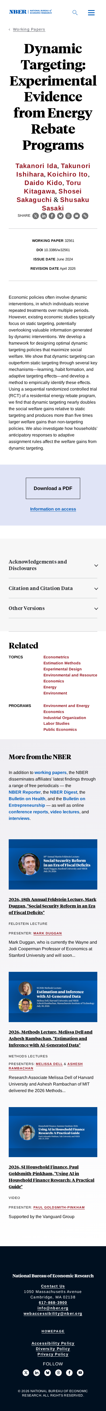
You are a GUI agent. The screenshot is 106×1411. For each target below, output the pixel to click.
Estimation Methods (62, 663)
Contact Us (53, 1286)
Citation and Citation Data (41, 588)
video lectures (64, 811)
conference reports (28, 811)
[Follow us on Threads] (58, 1372)
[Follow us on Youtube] (80, 1372)
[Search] (75, 13)
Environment (55, 693)
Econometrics (56, 657)
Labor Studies (56, 723)
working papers (51, 772)
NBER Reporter (25, 792)
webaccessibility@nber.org (53, 1313)
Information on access (53, 509)
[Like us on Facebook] (69, 1372)
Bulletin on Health (27, 798)
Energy (50, 687)
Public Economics (60, 729)
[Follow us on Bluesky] (47, 1372)
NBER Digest (63, 792)
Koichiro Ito (67, 174)
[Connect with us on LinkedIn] (36, 1372)
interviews (19, 818)
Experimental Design (62, 669)
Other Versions (27, 608)
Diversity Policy (53, 1349)
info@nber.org (53, 1308)
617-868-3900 (53, 1302)
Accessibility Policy (53, 1343)
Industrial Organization (64, 717)
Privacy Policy (53, 1354)
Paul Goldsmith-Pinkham (59, 1207)
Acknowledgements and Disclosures (38, 564)
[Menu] (91, 13)
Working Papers (29, 29)
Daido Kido (43, 182)
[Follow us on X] (26, 1372)
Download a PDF (53, 488)
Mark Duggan (47, 933)
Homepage (53, 1331)
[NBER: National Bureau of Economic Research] (31, 12)
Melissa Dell (49, 1064)
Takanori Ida (36, 165)
